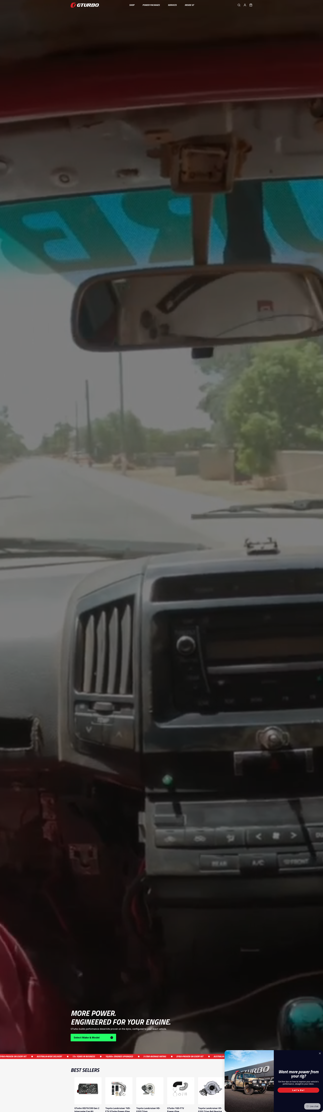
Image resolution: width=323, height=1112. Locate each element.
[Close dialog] (320, 1053)
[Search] (238, 5)
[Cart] (250, 5)
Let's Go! (298, 1090)
